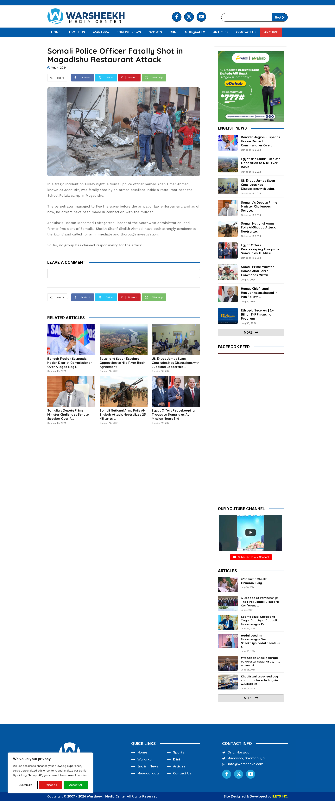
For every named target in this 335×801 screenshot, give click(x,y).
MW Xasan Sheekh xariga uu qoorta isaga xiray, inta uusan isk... (261, 661)
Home (142, 752)
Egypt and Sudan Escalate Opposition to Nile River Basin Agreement (122, 363)
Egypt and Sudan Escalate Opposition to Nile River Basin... (261, 163)
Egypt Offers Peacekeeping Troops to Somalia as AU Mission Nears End (173, 414)
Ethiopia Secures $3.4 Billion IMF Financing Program (257, 314)
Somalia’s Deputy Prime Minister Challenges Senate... (259, 207)
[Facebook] (176, 17)
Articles (179, 766)
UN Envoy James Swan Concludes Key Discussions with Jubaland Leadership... (175, 363)
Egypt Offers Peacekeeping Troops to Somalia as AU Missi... (260, 249)
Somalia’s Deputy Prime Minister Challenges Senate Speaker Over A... (68, 414)
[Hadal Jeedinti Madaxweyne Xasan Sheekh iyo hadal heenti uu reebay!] (228, 641)
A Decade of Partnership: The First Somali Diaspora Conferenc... (260, 601)
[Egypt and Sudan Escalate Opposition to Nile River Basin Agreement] (124, 339)
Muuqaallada (148, 773)
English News (147, 766)
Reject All (51, 784)
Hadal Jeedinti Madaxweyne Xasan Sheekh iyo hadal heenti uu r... (260, 641)
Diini (176, 759)
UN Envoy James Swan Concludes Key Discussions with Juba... (258, 185)
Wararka (144, 759)
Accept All (75, 784)
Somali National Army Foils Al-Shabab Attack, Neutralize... (258, 227)
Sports (178, 752)
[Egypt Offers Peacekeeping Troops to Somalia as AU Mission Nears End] (176, 391)
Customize (25, 784)
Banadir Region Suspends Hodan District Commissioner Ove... (260, 141)
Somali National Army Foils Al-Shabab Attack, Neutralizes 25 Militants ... (123, 414)
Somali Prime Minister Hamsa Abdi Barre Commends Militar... (257, 271)
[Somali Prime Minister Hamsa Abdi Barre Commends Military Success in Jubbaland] (228, 272)
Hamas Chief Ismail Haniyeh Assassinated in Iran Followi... (259, 293)
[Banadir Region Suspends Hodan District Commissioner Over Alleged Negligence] (71, 339)
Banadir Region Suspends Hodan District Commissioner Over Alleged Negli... (69, 363)
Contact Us (182, 773)
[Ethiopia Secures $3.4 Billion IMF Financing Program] (228, 316)
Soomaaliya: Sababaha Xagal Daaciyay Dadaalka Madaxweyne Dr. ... (260, 620)
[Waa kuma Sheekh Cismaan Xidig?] (228, 584)
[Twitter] (189, 17)
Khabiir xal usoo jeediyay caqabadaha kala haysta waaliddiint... (259, 680)
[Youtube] (201, 17)
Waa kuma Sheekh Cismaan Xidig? (254, 581)
